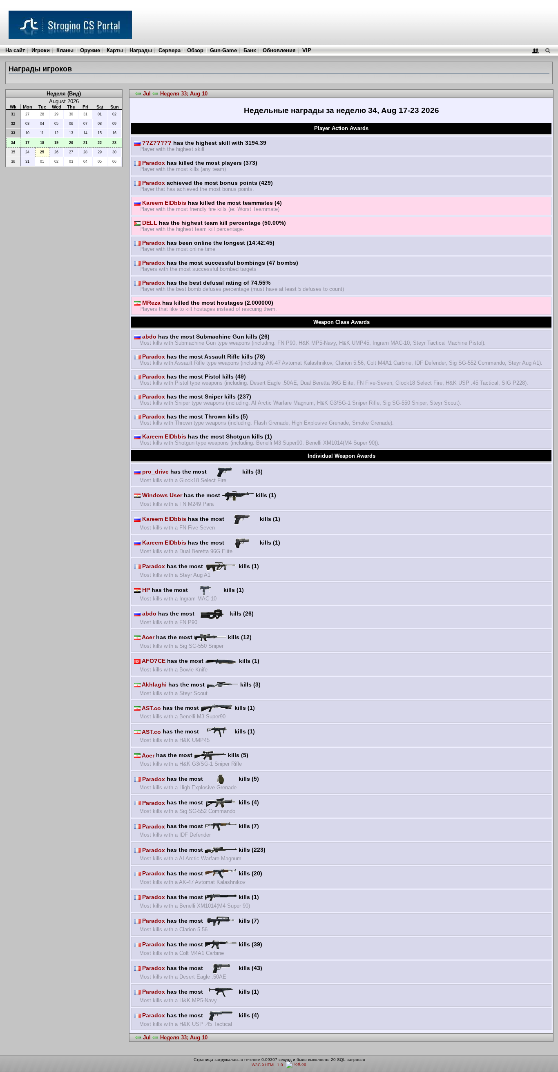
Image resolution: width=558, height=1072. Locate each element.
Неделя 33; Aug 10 (184, 94)
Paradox (153, 162)
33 (13, 133)
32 (13, 124)
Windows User (161, 495)
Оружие (90, 50)
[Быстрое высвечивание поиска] (547, 50)
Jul (147, 94)
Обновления (279, 50)
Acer (147, 637)
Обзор (195, 50)
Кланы (65, 50)
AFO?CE (153, 661)
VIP (306, 50)
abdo (148, 336)
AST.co (151, 708)
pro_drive (155, 471)
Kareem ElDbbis (163, 202)
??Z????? (156, 143)
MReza (151, 302)
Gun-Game (223, 50)
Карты (115, 50)
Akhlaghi (154, 684)
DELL (149, 222)
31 (13, 114)
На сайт (15, 50)
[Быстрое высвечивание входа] (536, 50)
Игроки (40, 50)
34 (13, 143)
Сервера (169, 50)
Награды (140, 50)
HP (145, 590)
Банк (249, 50)
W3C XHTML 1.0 (267, 1065)
